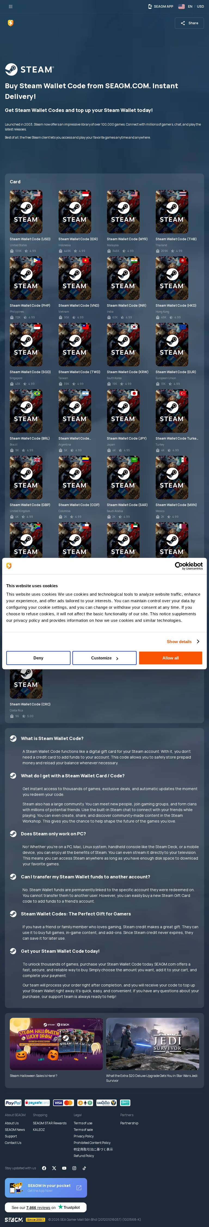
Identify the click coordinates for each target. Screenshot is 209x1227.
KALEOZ (39, 1129)
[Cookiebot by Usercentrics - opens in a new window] (179, 566)
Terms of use (83, 1123)
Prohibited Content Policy (92, 1142)
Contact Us (13, 1142)
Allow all (170, 658)
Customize (101, 658)
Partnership (129, 1123)
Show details (179, 641)
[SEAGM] (10, 23)
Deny (38, 658)
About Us (12, 1123)
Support (11, 1136)
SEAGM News (15, 1129)
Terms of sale (83, 1129)
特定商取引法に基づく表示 (93, 1149)
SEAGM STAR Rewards (49, 1123)
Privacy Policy (84, 1136)
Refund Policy (84, 1155)
